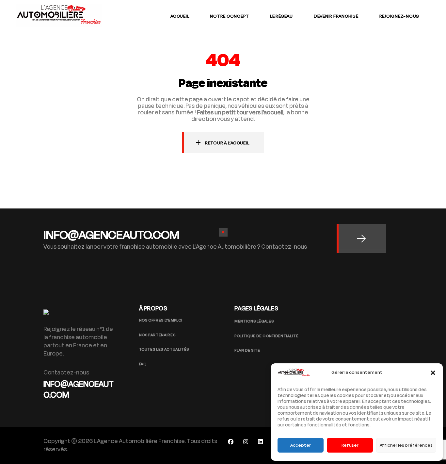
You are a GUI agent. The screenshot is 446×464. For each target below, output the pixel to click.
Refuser (350, 445)
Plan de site (247, 350)
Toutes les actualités (164, 349)
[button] (433, 373)
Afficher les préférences (406, 445)
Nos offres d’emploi (161, 320)
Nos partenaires (157, 335)
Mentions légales (254, 321)
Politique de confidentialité (266, 336)
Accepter (300, 445)
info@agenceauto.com (78, 389)
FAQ (143, 364)
